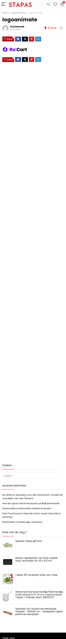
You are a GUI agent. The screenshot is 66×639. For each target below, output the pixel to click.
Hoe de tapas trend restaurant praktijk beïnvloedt (31, 503)
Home (5, 12)
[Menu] (3, 4)
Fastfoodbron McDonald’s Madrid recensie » (27, 508)
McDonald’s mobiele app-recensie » (22, 522)
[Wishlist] (55, 4)
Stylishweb (17, 26)
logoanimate (18, 12)
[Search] (48, 4)
